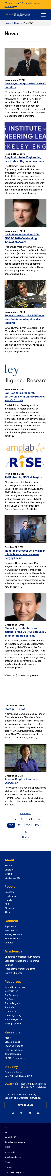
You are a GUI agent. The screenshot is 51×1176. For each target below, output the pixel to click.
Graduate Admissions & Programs (22, 960)
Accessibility (10, 1152)
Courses (9, 964)
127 (21, 818)
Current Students (13, 973)
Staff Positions (12, 938)
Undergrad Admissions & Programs (22, 956)
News (17, 23)
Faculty (8, 900)
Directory (9, 892)
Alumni (8, 912)
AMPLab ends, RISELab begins (23, 477)
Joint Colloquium (13, 1054)
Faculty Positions (13, 934)
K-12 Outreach (12, 930)
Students (9, 908)
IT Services (10, 1011)
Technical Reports (14, 1045)
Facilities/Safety (13, 1015)
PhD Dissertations (14, 1050)
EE (6, 1126)
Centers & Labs (12, 1041)
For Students (11, 995)
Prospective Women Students (20, 968)
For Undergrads (12, 1003)
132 (28, 825)
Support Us (10, 926)
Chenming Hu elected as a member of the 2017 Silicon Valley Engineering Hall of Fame (25, 632)
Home (8, 23)
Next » (26, 837)
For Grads (10, 999)
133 (37, 825)
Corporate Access (14, 1072)
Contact (9, 942)
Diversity (9, 869)
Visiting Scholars (13, 1023)
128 (30, 818)
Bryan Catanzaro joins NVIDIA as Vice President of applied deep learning (24, 319)
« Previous (26, 813)
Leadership (10, 896)
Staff (7, 904)
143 (25, 831)
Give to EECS (25, 1104)
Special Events (12, 877)
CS (6, 1132)
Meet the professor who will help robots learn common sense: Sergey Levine (25, 554)
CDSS (7, 1147)
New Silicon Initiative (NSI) (18, 1076)
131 (19, 825)
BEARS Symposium (15, 1058)
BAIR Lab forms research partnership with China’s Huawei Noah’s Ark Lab (25, 396)
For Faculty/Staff (13, 1019)
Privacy (8, 1162)
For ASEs (9, 1007)
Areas (8, 1037)
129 (38, 818)
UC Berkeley (10, 1137)
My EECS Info (12, 991)
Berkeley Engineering (15, 1142)
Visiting (8, 873)
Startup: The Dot (15, 709)
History (8, 865)
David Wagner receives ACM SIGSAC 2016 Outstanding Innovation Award (22, 238)
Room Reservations (15, 987)
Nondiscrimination (13, 1157)
